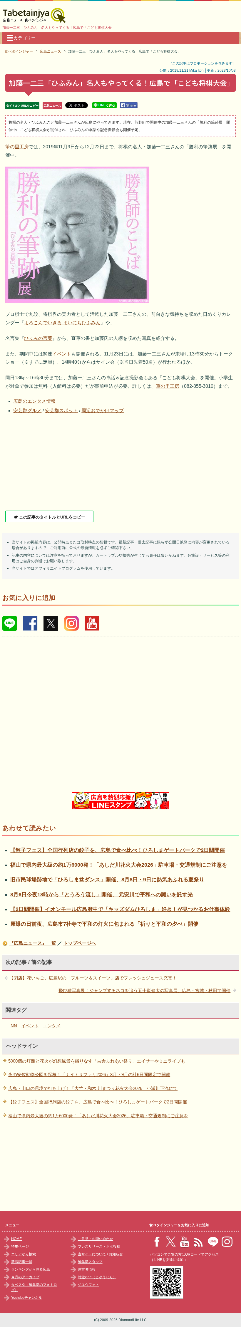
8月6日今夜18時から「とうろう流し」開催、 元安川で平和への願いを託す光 (101, 894)
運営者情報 (87, 1269)
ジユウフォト (88, 1285)
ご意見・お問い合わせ (95, 1239)
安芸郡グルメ (27, 410)
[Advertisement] (120, 462)
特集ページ (20, 1246)
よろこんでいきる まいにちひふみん (62, 322)
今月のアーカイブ (25, 1277)
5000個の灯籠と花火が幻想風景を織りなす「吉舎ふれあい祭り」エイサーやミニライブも (96, 1060)
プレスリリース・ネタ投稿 (99, 1246)
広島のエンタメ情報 (34, 401)
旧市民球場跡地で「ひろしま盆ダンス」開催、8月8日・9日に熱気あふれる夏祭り (107, 880)
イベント (61, 353)
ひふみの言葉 (38, 338)
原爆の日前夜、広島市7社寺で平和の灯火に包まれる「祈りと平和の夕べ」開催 (104, 924)
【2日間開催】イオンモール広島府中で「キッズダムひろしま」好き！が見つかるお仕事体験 (120, 909)
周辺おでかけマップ (102, 410)
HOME (16, 1239)
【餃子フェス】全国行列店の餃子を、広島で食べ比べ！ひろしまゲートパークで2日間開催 (117, 850)
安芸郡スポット (61, 410)
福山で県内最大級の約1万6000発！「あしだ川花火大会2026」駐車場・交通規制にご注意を (118, 865)
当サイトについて (92, 1254)
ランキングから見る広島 (30, 1269)
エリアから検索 (23, 1254)
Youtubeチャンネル (26, 1298)
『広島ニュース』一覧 (32, 943)
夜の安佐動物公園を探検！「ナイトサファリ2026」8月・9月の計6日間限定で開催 (89, 1074)
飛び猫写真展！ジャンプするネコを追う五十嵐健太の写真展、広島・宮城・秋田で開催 (144, 990)
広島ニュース (52, 105)
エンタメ (52, 1025)
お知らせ (116, 1254)
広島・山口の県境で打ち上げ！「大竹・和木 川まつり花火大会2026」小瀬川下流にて (93, 1088)
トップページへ (79, 943)
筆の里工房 (17, 146)
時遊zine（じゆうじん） (97, 1277)
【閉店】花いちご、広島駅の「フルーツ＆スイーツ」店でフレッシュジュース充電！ (93, 977)
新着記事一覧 (21, 1262)
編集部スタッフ (90, 1262)
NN (14, 1025)
